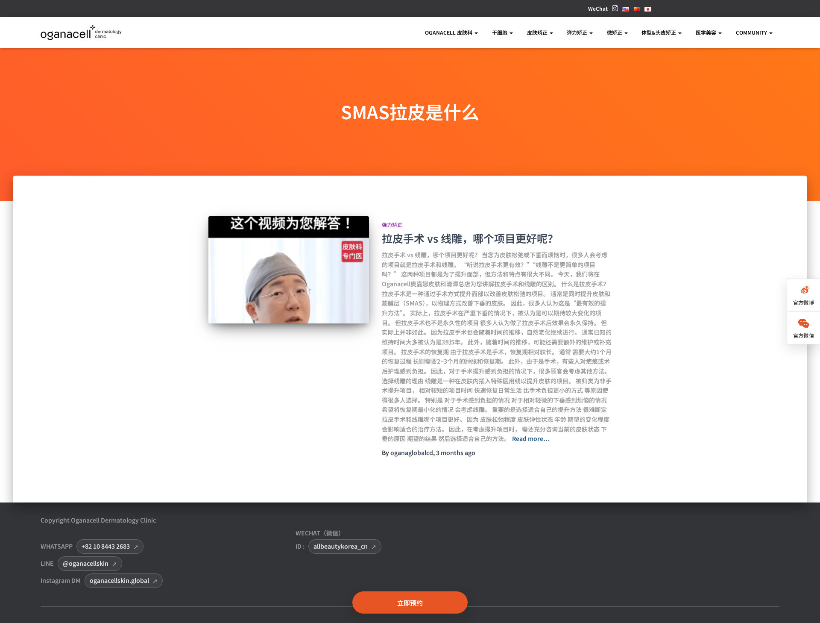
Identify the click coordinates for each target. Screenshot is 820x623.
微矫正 (615, 32)
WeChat (598, 8)
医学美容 (707, 32)
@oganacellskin (85, 563)
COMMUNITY (752, 32)
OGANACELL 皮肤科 (449, 32)
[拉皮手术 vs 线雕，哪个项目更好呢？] (288, 269)
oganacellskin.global (119, 580)
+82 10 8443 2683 (106, 546)
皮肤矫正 (538, 32)
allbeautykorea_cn (340, 546)
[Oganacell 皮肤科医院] (81, 33)
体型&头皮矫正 (659, 32)
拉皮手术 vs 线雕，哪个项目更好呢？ (470, 238)
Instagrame (615, 10)
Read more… (531, 438)
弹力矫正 (578, 32)
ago (455, 452)
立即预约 (410, 602)
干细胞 (500, 32)
